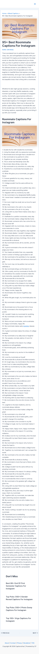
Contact (13, 643)
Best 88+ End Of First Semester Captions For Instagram (16, 586)
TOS (32, 643)
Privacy (19, 643)
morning (26, 326)
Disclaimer (26, 643)
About (7, 643)
